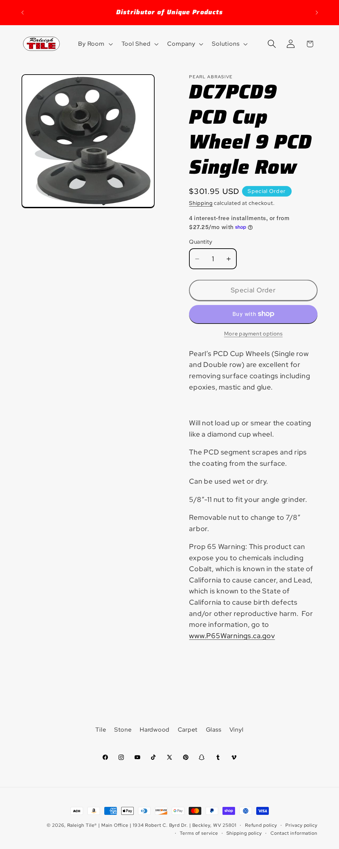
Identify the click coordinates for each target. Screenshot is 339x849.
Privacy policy (301, 825)
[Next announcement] (317, 12)
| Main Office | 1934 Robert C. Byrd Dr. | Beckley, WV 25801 (167, 825)
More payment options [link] (253, 333)
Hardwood (155, 729)
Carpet (188, 729)
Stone (123, 729)
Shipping (201, 203)
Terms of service (199, 833)
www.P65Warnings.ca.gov (232, 635)
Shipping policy (244, 833)
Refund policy (261, 825)
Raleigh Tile (81, 825)
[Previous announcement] (22, 12)
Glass (213, 729)
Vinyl (236, 729)
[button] (94, 44)
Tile (100, 729)
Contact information (293, 833)
